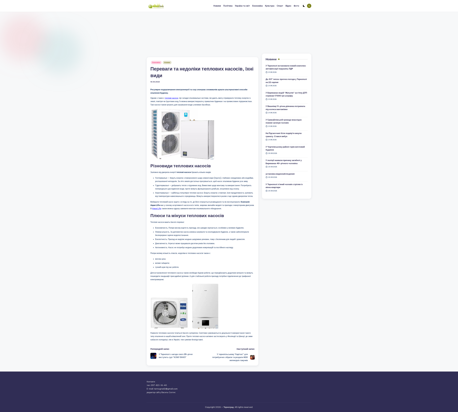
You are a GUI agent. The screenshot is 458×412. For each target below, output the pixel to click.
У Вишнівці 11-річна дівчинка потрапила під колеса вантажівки (285, 108)
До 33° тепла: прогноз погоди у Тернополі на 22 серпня (286, 81)
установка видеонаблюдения (280, 174)
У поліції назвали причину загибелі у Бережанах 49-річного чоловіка (284, 162)
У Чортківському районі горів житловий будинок (285, 148)
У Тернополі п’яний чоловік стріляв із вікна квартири (284, 186)
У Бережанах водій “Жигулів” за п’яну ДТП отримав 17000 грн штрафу (286, 94)
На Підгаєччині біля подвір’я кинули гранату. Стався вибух (284, 135)
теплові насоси (171, 98)
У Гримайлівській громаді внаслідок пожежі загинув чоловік (284, 121)
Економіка (156, 62)
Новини (167, 62)
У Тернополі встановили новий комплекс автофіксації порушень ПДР (286, 67)
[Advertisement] (229, 29)
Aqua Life (156, 208)
